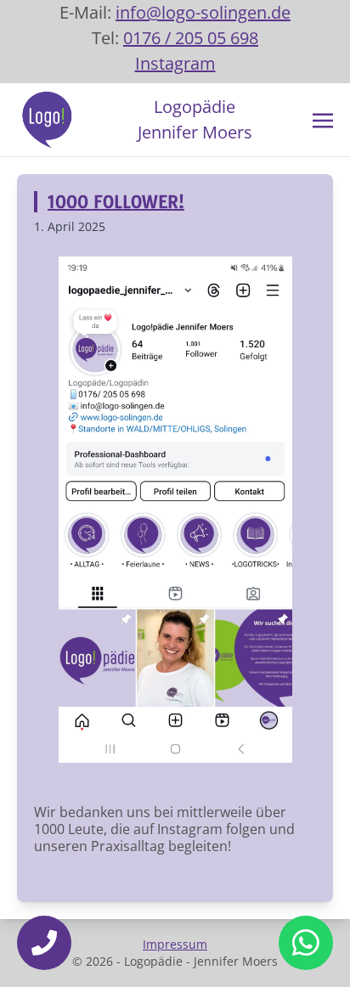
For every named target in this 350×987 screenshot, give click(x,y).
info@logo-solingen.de (203, 12)
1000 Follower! (116, 201)
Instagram (175, 63)
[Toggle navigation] (323, 119)
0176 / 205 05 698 (190, 37)
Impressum (175, 944)
